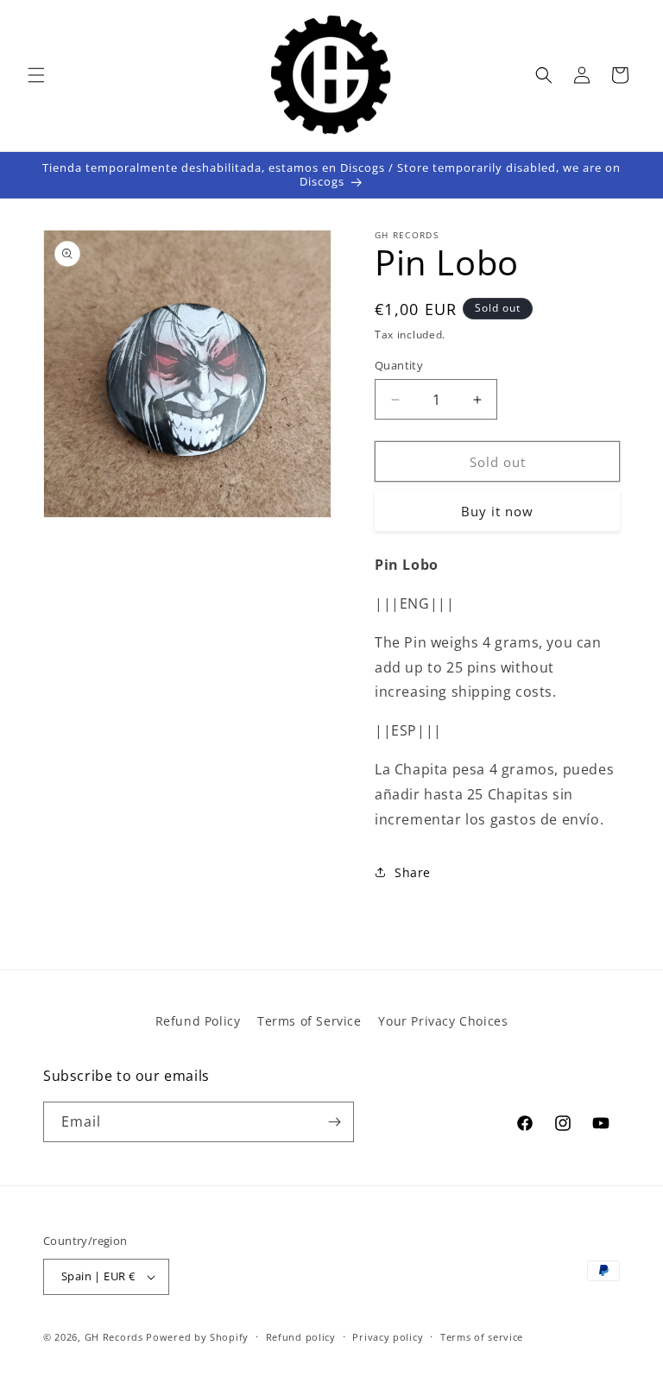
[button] (36, 75)
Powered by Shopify (197, 1336)
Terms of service (481, 1336)
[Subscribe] (334, 1122)
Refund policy (301, 1336)
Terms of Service (309, 1021)
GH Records (114, 1336)
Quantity (399, 365)
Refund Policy (198, 1021)
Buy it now (497, 511)
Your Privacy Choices (443, 1021)
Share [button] (413, 872)
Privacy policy (387, 1336)
